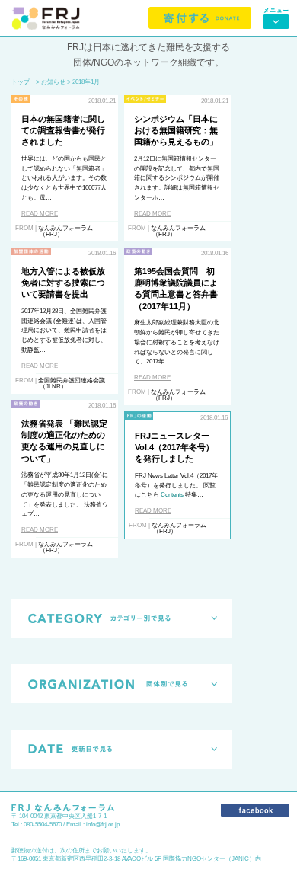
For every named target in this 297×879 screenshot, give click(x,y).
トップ (20, 81)
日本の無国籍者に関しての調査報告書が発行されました (63, 130)
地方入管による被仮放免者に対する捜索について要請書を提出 (63, 283)
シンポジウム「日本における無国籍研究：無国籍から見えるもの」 (176, 130)
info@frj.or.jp (103, 824)
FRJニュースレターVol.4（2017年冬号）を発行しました (174, 447)
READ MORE (39, 213)
